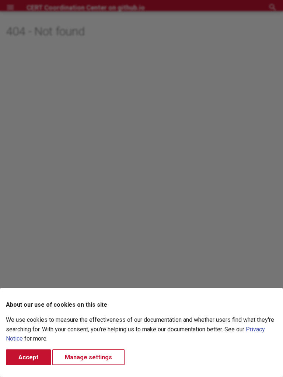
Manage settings (88, 357)
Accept (28, 357)
